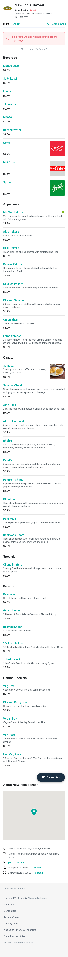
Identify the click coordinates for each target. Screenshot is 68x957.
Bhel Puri (8, 440)
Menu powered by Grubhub (34, 49)
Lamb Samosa (12, 336)
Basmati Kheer (12, 626)
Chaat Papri (10, 499)
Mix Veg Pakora (13, 212)
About (16, 23)
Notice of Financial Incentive (20, 929)
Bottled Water (12, 129)
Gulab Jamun (11, 610)
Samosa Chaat (12, 385)
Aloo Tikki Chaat (13, 421)
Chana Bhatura (12, 564)
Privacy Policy (11, 923)
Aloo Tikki (9, 404)
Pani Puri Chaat (13, 479)
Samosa (8, 365)
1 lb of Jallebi (11, 659)
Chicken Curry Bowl (15, 702)
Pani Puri (8, 460)
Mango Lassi (11, 65)
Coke (6, 142)
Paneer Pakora (12, 264)
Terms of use (11, 917)
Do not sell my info (14, 936)
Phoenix (22, 898)
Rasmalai (9, 594)
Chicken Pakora (13, 283)
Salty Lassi (10, 78)
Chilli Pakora (11, 248)
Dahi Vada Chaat (13, 535)
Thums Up (9, 104)
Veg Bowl (9, 686)
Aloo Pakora (11, 231)
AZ (14, 898)
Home (7, 898)
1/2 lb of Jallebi (13, 643)
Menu (6, 23)
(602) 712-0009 (21, 17)
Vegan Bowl (10, 718)
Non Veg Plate (12, 754)
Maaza (7, 117)
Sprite (7, 182)
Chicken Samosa (14, 300)
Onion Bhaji (10, 319)
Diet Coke (9, 162)
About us (9, 904)
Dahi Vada (9, 518)
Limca (7, 91)
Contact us (10, 910)
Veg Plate (9, 734)
